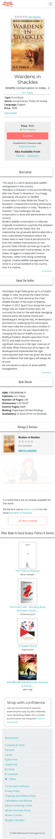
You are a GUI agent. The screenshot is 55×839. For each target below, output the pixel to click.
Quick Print (11, 759)
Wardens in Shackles (20, 512)
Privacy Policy (12, 791)
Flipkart (20, 155)
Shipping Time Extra (27, 146)
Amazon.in (33, 155)
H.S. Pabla (27, 92)
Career (8, 754)
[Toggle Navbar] (50, 4)
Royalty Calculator (15, 820)
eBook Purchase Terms (18, 810)
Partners (10, 750)
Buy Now (28, 135)
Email (10, 769)
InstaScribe (11, 764)
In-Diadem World (27, 646)
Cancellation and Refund (18, 800)
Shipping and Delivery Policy (20, 795)
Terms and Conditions (17, 786)
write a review (31, 509)
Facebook (12, 774)
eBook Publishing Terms (18, 805)
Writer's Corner (13, 815)
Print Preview (10, 113)
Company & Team (14, 745)
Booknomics (12, 738)
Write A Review (29, 520)
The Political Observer (27, 570)
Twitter (11, 779)
